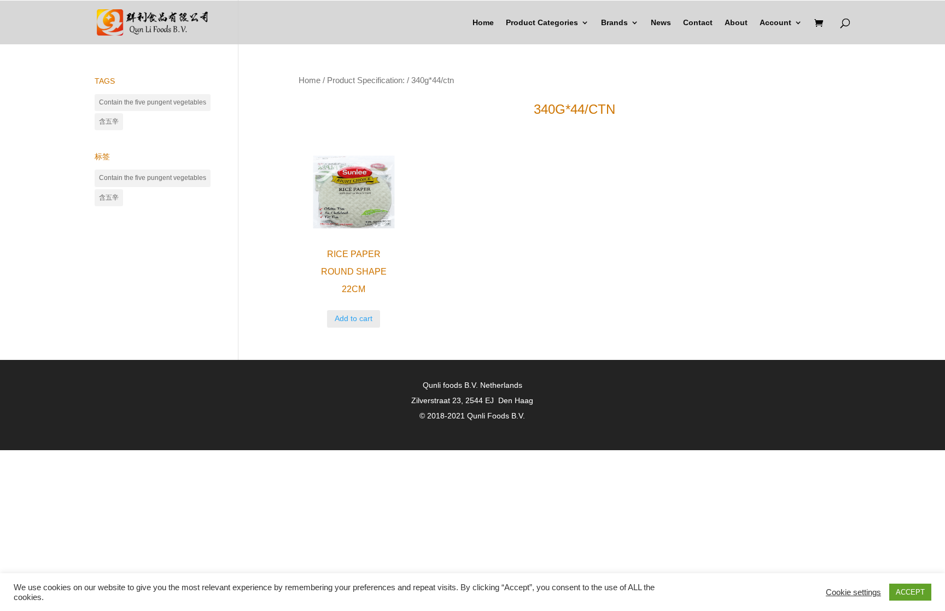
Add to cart (353, 318)
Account (775, 23)
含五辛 (109, 121)
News (661, 23)
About (736, 23)
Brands (614, 23)
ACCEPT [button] (910, 592)
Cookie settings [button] (853, 592)
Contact (698, 23)
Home (483, 23)
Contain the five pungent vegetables (152, 102)
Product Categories (542, 23)
